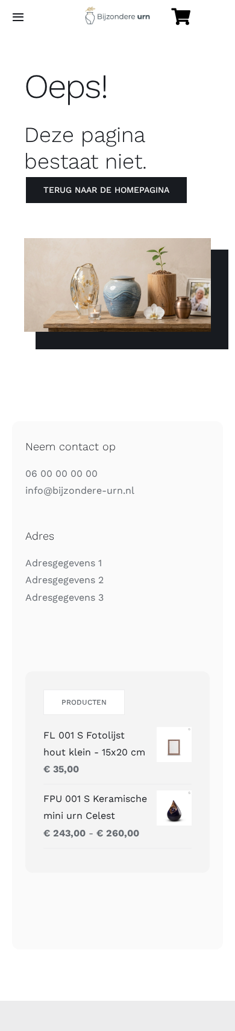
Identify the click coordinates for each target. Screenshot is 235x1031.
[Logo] (117, 11)
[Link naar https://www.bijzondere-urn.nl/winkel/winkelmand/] (181, 17)
